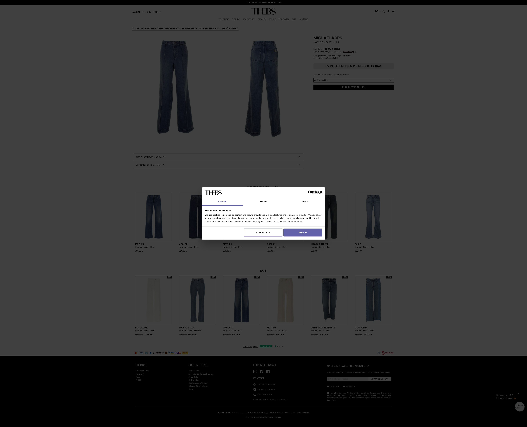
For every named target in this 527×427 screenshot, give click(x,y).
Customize (261, 232)
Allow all (303, 232)
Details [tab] (263, 201)
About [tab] (305, 201)
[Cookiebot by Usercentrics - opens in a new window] (310, 193)
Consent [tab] (222, 201)
